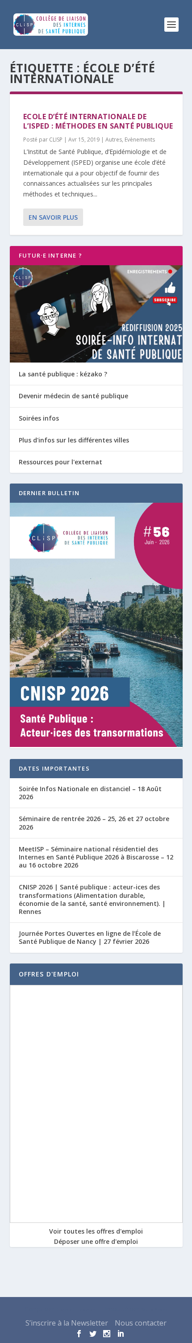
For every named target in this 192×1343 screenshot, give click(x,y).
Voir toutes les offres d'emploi (96, 1231)
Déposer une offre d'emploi (96, 1241)
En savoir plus (53, 217)
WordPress (154, 1309)
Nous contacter (141, 1323)
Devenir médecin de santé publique (73, 396)
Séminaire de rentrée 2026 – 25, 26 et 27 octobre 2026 (94, 822)
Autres (113, 139)
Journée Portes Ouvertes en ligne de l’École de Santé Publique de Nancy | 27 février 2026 (90, 937)
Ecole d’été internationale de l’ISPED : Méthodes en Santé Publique (98, 121)
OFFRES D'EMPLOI (49, 974)
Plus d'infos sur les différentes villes (74, 440)
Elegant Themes (76, 1309)
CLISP (56, 139)
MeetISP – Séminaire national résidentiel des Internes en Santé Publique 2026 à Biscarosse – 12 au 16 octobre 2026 (96, 857)
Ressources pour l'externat (60, 462)
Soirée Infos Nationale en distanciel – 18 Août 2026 (90, 792)
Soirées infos (39, 418)
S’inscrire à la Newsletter (66, 1323)
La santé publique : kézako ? (63, 374)
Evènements (140, 139)
